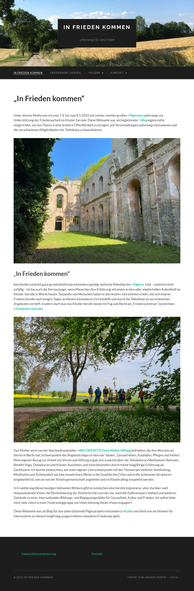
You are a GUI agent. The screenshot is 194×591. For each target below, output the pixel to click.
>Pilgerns (137, 284)
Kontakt (117, 72)
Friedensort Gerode (65, 72)
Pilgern (94, 72)
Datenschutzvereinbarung (39, 553)
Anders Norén (155, 577)
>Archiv (127, 511)
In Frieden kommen (28, 72)
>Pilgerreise (135, 115)
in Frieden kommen (97, 27)
